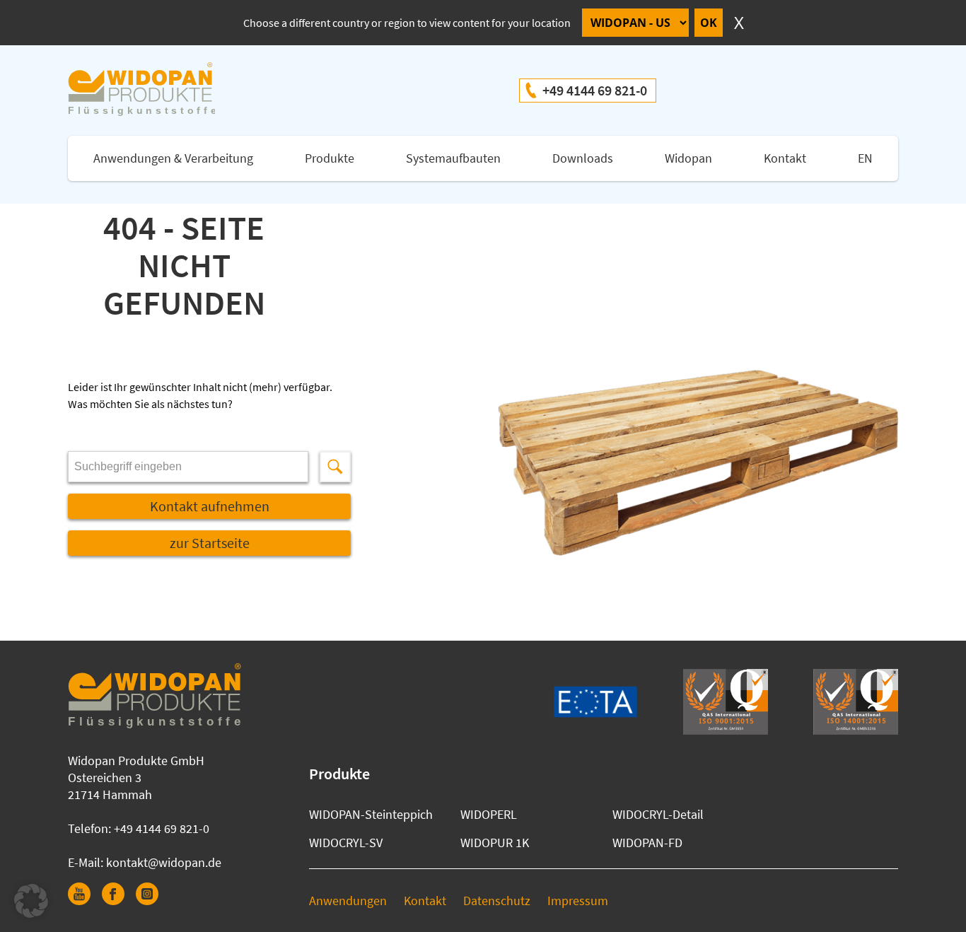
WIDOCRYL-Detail (658, 814)
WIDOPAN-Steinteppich (371, 814)
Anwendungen (348, 900)
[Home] (155, 90)
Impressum (577, 900)
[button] (31, 901)
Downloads (582, 158)
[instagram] (153, 900)
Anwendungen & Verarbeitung (173, 158)
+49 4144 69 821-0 (594, 90)
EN (865, 158)
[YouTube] (85, 900)
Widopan (688, 158)
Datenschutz (496, 900)
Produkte (329, 158)
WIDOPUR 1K (494, 842)
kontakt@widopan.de (163, 862)
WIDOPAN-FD (647, 842)
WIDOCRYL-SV (346, 842)
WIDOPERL (488, 814)
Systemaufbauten (453, 158)
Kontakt (785, 158)
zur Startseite (210, 543)
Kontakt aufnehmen (209, 506)
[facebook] (119, 900)
